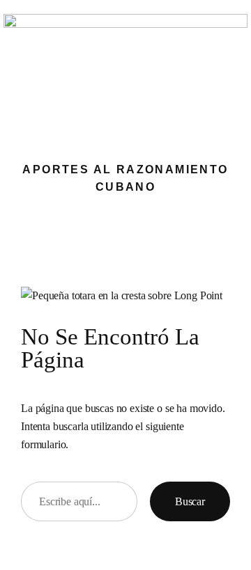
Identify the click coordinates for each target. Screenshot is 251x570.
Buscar (190, 501)
